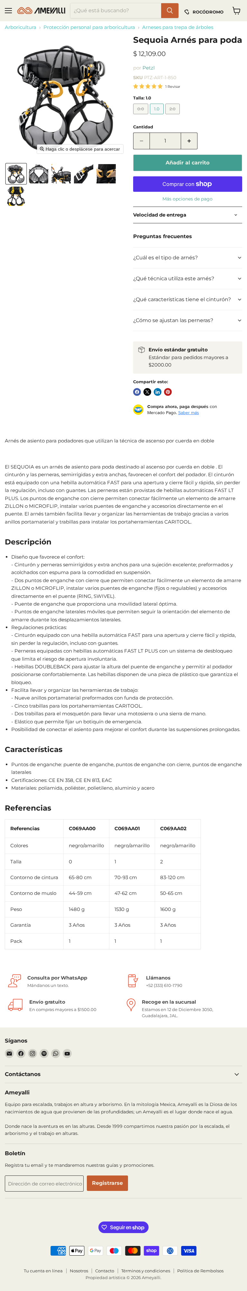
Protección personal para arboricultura (89, 27)
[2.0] (173, 116)
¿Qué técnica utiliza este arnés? (173, 278)
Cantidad (143, 127)
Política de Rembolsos (200, 1270)
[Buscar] (169, 10)
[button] (16, 173)
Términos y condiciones (145, 1270)
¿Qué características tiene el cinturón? (182, 299)
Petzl (148, 68)
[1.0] (157, 116)
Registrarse (107, 1183)
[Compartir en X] (147, 392)
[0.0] (141, 116)
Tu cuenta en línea (43, 1270)
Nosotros (79, 1270)
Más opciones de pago (187, 198)
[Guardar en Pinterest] (168, 392)
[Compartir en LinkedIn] (157, 392)
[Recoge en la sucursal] (183, 1008)
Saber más (188, 412)
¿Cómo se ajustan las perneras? (173, 320)
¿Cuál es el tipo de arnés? (165, 258)
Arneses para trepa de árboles (177, 27)
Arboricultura (20, 27)
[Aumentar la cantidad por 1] (189, 141)
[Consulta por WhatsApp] (64, 981)
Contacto (104, 1270)
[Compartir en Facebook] (137, 392)
